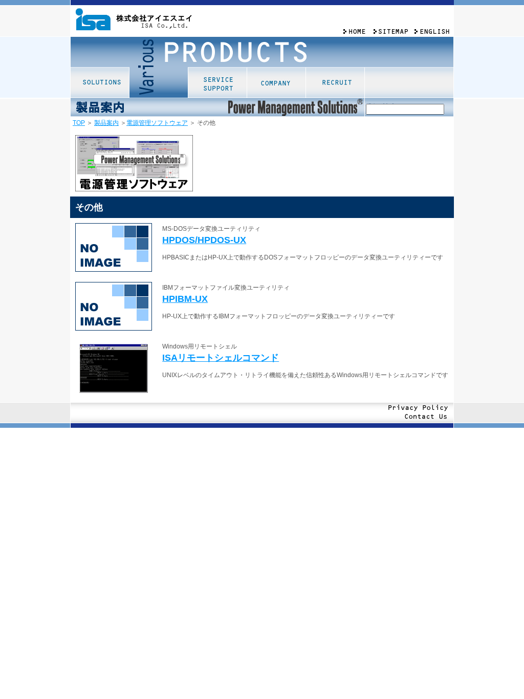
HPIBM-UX (185, 299)
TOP (79, 122)
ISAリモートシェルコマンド (220, 358)
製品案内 (106, 122)
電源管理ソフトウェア (157, 122)
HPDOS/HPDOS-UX (204, 240)
